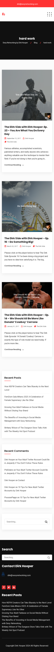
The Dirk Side (12, 142)
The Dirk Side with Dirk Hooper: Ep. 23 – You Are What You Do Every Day (25, 130)
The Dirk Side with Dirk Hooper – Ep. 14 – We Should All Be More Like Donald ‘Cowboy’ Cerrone (26, 318)
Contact (21, 480)
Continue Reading (12, 165)
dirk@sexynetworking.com (27, 4)
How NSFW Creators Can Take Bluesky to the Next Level (26, 602)
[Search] (46, 522)
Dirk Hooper (9, 459)
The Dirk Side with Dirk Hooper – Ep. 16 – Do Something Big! (26, 240)
